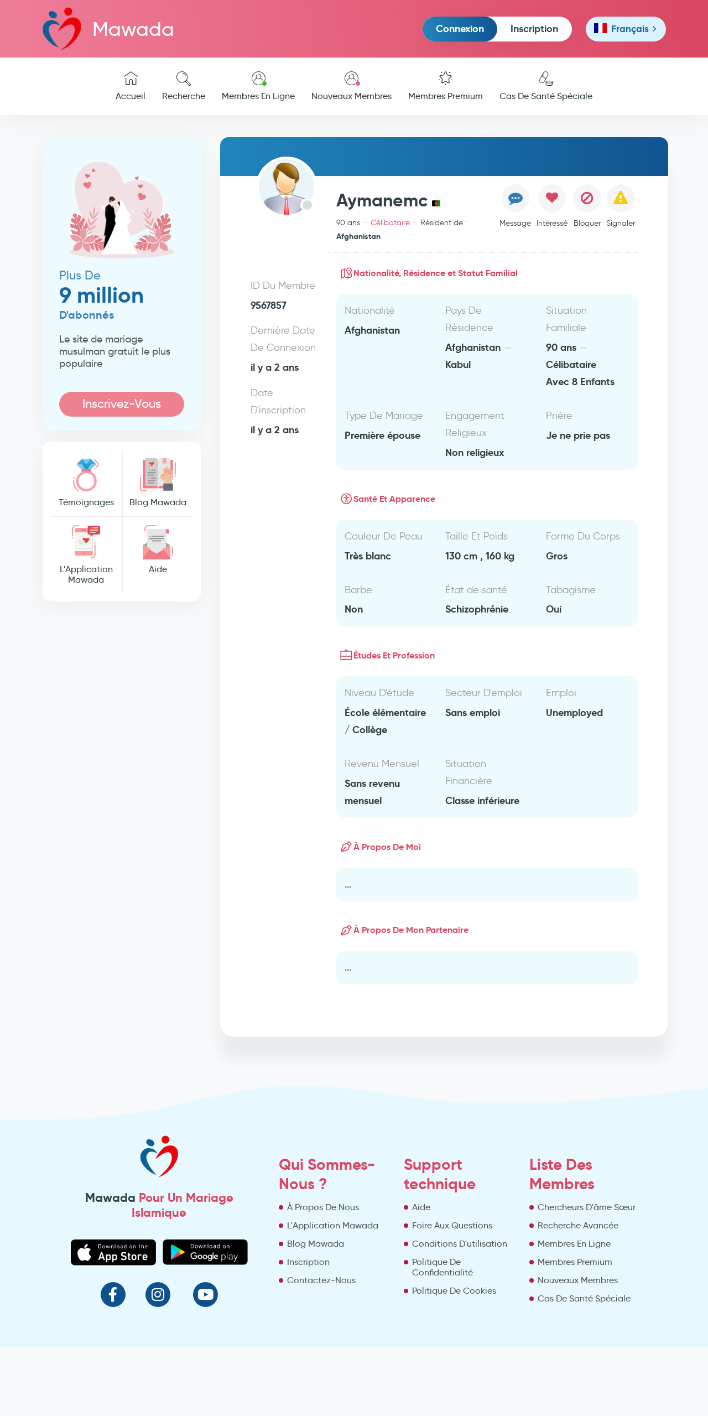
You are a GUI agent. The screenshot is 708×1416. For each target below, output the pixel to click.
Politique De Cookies (454, 1290)
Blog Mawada (157, 502)
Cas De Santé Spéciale (545, 96)
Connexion (460, 28)
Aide (158, 569)
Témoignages (86, 502)
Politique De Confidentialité (442, 1267)
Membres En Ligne (258, 96)
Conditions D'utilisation (459, 1243)
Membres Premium (445, 96)
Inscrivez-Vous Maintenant (121, 406)
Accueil (130, 96)
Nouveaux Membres (351, 96)
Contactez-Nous (321, 1280)
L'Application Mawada (86, 574)
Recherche (183, 96)
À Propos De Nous (323, 1207)
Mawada (133, 29)
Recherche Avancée (578, 1225)
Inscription (534, 28)
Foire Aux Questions (452, 1225)
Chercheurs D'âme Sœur (587, 1207)
